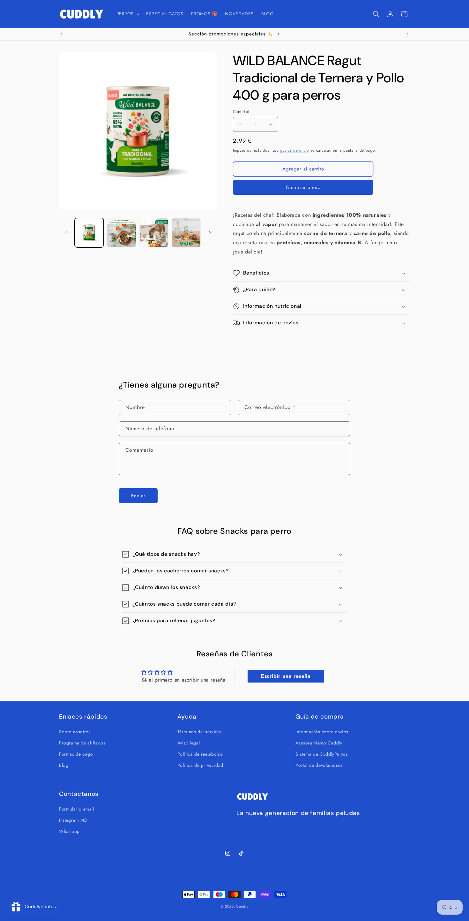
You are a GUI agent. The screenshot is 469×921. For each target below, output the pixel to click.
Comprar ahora (303, 187)
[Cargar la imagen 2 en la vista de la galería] (121, 232)
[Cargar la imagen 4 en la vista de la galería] (186, 232)
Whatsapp (69, 831)
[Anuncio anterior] (61, 34)
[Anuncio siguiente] (408, 34)
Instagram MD (73, 820)
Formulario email (76, 808)
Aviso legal (188, 742)
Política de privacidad (200, 765)
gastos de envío (294, 150)
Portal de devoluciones (319, 765)
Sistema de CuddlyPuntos (321, 754)
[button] (128, 13)
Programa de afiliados (82, 742)
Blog (63, 765)
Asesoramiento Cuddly (318, 742)
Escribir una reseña (285, 676)
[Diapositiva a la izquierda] (66, 233)
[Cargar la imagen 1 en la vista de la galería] (89, 232)
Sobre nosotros (75, 731)
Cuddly (242, 906)
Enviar (138, 495)
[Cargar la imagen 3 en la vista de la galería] (153, 232)
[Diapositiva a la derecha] (210, 233)
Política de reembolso (200, 754)
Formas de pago (76, 754)
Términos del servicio (199, 731)
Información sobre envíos (321, 731)
